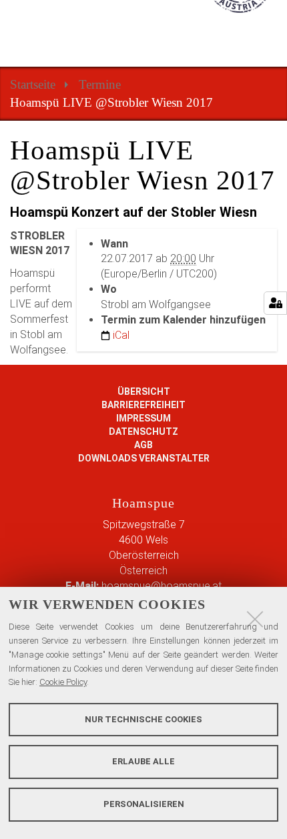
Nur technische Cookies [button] (143, 719)
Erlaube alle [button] (143, 761)
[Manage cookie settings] (275, 303)
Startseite (32, 84)
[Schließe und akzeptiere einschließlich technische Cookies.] (255, 619)
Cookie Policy (63, 682)
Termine (100, 84)
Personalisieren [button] (143, 804)
